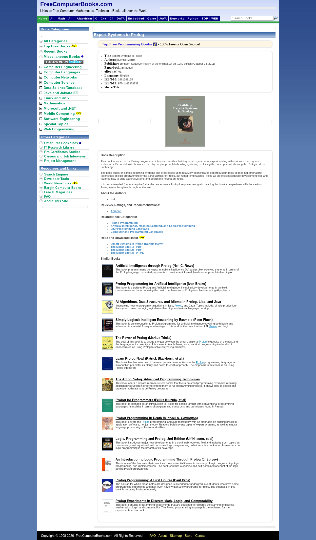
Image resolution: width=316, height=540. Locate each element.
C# (112, 18)
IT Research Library (59, 147)
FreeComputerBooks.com (76, 4)
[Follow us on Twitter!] (63, 62)
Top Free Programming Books (127, 44)
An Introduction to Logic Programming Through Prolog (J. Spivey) (167, 459)
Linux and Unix (56, 98)
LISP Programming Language (130, 228)
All (52, 18)
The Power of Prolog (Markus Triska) (143, 338)
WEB (214, 18)
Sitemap (176, 536)
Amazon (116, 211)
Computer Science (59, 82)
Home (43, 18)
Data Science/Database (63, 88)
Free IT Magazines (58, 192)
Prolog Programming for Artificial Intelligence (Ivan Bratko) (161, 284)
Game (151, 18)
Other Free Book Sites (61, 143)
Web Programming (59, 129)
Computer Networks (60, 77)
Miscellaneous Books (62, 56)
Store (188, 536)
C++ (103, 18)
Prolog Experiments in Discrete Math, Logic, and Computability (164, 501)
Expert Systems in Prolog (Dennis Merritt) (137, 243)
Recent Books (55, 51)
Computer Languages (62, 72)
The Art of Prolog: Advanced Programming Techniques (158, 379)
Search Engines (56, 174)
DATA (121, 18)
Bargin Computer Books (62, 188)
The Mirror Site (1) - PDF (126, 246)
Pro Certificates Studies (62, 152)
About (162, 536)
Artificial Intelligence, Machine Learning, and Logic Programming (153, 225)
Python (193, 18)
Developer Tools (56, 179)
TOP (205, 18)
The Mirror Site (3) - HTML (127, 252)
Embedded (136, 18)
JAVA (163, 18)
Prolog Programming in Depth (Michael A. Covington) (157, 418)
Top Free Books (57, 46)
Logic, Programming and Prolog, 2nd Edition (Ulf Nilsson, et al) (164, 439)
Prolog (178, 305)
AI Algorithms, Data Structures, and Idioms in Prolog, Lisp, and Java (168, 302)
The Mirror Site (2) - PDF (126, 249)
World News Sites (57, 183)
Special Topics (56, 124)
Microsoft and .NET (60, 108)
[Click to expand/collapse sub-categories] (41, 67)
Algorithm (84, 18)
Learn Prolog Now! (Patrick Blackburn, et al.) (150, 358)
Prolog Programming (124, 222)
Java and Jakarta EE (61, 93)
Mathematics (54, 103)
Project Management (60, 161)
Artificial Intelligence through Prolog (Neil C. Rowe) (155, 266)
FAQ (47, 196)
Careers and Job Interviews (65, 156)
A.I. (71, 18)
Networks (177, 18)
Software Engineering (62, 119)
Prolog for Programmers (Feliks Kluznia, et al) (151, 400)
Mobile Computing (59, 114)
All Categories (55, 41)
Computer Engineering (63, 67)
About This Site (56, 201)
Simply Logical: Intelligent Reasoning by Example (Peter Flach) (164, 320)
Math (61, 18)
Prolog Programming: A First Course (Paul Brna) (153, 480)
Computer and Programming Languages (137, 231)
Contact (200, 536)
